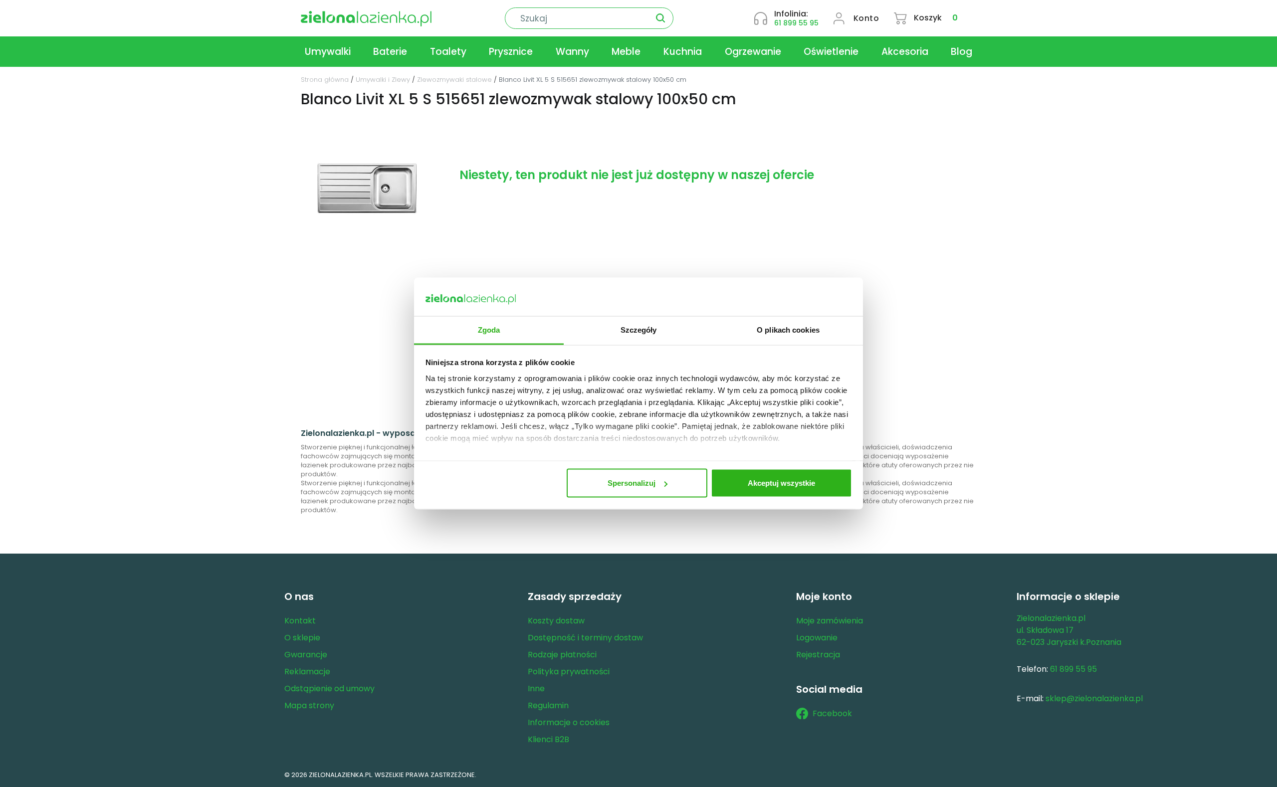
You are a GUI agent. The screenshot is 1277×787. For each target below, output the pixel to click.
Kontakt (300, 620)
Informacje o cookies (569, 722)
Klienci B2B (548, 739)
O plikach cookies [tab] (788, 329)
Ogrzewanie (753, 51)
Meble (626, 51)
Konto (866, 18)
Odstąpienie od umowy (329, 688)
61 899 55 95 (796, 23)
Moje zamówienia (829, 620)
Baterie (390, 51)
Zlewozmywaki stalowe (454, 79)
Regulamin (548, 705)
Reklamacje (307, 671)
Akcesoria (904, 51)
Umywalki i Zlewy (383, 79)
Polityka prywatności (569, 671)
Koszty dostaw (556, 620)
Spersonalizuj (631, 483)
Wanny (572, 51)
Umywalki (328, 51)
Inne (536, 688)
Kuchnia (682, 51)
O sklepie (302, 637)
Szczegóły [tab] (639, 329)
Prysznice (511, 51)
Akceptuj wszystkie (781, 483)
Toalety (448, 51)
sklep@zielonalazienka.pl (1094, 698)
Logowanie (817, 637)
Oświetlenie (831, 51)
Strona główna (325, 79)
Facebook (832, 713)
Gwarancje (305, 654)
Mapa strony (309, 705)
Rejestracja (818, 654)
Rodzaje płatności (562, 654)
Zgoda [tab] (489, 329)
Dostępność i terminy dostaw (585, 637)
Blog (961, 51)
